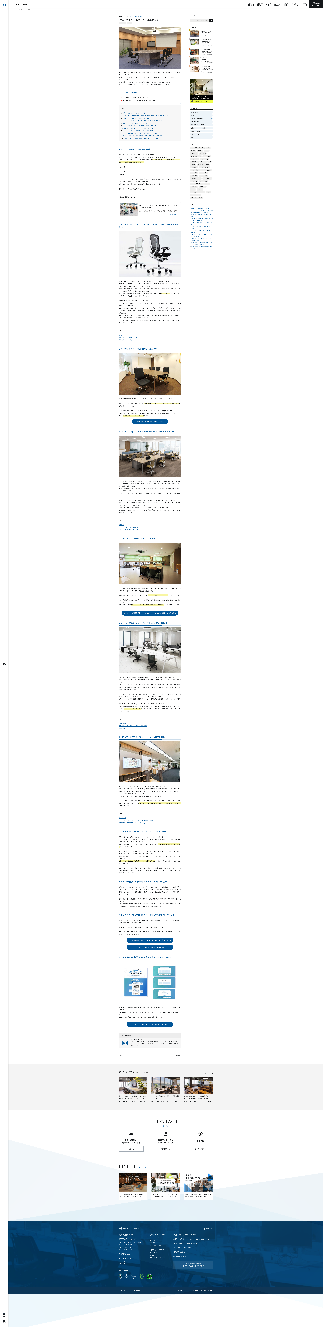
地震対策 (193, 164)
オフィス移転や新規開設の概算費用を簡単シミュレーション (141, 138)
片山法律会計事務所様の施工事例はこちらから (150, 421)
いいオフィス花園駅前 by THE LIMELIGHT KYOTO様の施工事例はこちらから (150, 613)
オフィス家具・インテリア (137, 16)
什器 (208, 148)
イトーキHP (122, 723)
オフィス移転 (194, 181)
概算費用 (200, 150)
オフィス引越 (204, 159)
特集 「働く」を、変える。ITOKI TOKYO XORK (133, 726)
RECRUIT (304, 4)
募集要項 (152, 1255)
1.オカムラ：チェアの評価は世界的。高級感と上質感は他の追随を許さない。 (145, 116)
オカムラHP (122, 335)
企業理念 (152, 1240)
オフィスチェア (207, 178)
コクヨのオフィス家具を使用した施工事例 (135, 123)
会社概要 (152, 1243)
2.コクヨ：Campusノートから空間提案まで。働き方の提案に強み (142, 121)
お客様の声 (122, 1264)
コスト (206, 150)
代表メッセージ (154, 1238)
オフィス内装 (194, 167)
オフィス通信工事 (206, 170)
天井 (209, 162)
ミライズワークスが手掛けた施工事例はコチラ (150, 947)
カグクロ (200, 189)
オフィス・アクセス (155, 1245)
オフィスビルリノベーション (127, 1250)
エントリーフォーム (155, 1258)
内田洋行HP (122, 818)
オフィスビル (194, 186)
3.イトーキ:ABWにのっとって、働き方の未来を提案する (139, 126)
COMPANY (294, 4)
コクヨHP (121, 525)
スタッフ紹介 (153, 1253)
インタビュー (122, 1261)
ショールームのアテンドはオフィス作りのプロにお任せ (139, 131)
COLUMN (277, 4)
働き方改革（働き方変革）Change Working (132, 823)
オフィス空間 (206, 156)
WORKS (268, 4)
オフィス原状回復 (195, 184)
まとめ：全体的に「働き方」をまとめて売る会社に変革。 (139, 133)
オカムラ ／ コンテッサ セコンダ (128, 337)
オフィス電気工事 (195, 170)
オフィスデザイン (195, 195)
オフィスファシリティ (125, 1247)
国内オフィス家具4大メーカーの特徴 (133, 113)
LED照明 (193, 150)
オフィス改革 (194, 153)
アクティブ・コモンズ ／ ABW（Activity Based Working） (136, 820)
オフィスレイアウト (196, 178)
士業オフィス (205, 184)
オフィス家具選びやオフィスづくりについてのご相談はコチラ (150, 940)
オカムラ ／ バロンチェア (126, 340)
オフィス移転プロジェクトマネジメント (130, 1242)
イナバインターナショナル (197, 192)
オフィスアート (194, 159)
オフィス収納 (194, 175)
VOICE (285, 4)
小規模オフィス (195, 162)
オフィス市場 (203, 181)
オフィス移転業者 (195, 148)
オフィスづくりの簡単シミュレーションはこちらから (150, 1024)
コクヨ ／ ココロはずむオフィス (128, 530)
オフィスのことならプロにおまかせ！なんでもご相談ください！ (142, 136)
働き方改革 (203, 153)
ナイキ (208, 192)
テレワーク (203, 186)
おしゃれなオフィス (196, 156)
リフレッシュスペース (196, 198)
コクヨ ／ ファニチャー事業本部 (128, 527)
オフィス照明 (203, 175)
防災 (203, 148)
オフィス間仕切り (204, 167)
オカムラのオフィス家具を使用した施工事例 (135, 118)
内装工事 (203, 162)
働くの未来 (122, 728)
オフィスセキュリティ (203, 164)
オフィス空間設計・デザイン (127, 1244)
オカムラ (129, 23)
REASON (251, 4)
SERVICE (260, 4)
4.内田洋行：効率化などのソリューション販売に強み (138, 128)
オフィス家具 (122, 23)
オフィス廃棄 (194, 173)
